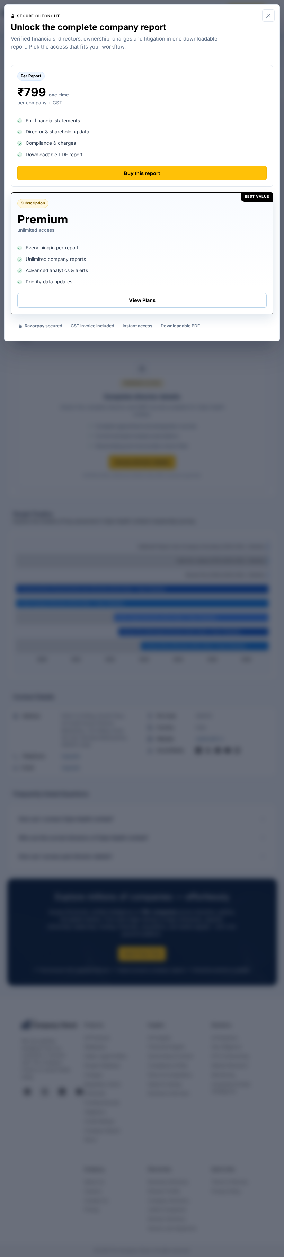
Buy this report (142, 173)
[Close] (268, 15)
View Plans (142, 300)
